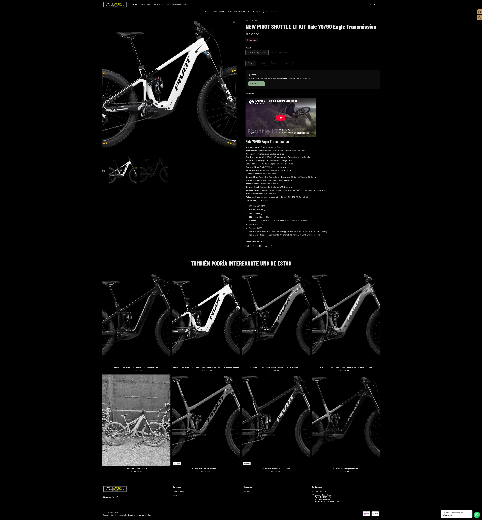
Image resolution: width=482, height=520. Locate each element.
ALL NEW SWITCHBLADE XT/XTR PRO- (206, 468)
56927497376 (320, 491)
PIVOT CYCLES (218, 12)
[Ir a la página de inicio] (115, 5)
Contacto (247, 491)
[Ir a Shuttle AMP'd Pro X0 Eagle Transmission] (346, 420)
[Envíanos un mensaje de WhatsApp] (477, 515)
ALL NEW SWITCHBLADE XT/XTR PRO (276, 468)
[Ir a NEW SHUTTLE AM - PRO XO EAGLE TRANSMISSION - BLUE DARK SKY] (276, 319)
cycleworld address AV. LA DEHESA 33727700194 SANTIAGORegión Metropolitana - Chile (327, 498)
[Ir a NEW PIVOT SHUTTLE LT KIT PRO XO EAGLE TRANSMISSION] (136, 319)
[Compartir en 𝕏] (254, 246)
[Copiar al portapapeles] (272, 246)
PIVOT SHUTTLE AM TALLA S (136, 468)
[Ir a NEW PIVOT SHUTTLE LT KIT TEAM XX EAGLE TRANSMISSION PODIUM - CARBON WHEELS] (206, 319)
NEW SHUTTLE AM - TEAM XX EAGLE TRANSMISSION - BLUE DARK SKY (346, 367)
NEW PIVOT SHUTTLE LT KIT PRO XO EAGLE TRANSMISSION (136, 367)
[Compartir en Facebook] (248, 246)
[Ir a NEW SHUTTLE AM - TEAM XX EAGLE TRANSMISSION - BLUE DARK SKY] (346, 319)
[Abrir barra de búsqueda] (479, 17)
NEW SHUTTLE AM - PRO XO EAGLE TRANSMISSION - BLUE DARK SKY (276, 367)
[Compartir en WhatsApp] (260, 246)
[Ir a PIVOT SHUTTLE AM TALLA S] (136, 420)
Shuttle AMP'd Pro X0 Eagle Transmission (345, 468)
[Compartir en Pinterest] (266, 246)
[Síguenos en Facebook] (117, 497)
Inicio (207, 12)
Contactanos (178, 491)
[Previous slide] (104, 171)
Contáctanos (257, 84)
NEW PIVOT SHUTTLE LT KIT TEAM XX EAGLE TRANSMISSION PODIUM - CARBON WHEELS (206, 367)
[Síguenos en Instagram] (113, 497)
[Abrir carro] (479, 11)
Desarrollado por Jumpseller (139, 515)
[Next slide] (234, 171)
